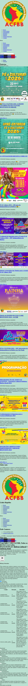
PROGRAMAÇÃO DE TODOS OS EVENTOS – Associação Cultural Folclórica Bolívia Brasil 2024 (13, 381)
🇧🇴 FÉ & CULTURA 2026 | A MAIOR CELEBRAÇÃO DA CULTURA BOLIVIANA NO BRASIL (12, 105)
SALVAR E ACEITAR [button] (5, 685)
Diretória (5, 34)
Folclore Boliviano (7, 36)
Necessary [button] (2, 579)
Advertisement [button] (3, 670)
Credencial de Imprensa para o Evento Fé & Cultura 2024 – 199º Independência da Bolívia (13, 238)
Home (4, 30)
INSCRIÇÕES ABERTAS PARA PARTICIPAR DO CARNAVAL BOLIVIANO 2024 (10, 448)
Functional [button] (2, 648)
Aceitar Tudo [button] (3, 555)
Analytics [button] (2, 662)
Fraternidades (6, 32)
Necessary (4, 581)
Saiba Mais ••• (3, 118)
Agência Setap (5, 548)
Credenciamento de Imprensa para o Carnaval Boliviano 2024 (11, 414)
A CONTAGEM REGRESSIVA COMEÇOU (14, 156)
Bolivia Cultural (20, 547)
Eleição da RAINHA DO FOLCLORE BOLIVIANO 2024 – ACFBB (12, 316)
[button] (14, 40)
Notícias (5, 35)
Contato (5, 38)
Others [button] (1, 678)
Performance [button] (3, 655)
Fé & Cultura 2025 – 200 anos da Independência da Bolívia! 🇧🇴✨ (10, 205)
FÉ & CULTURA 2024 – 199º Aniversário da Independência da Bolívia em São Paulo (14, 349)
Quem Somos (6, 31)
